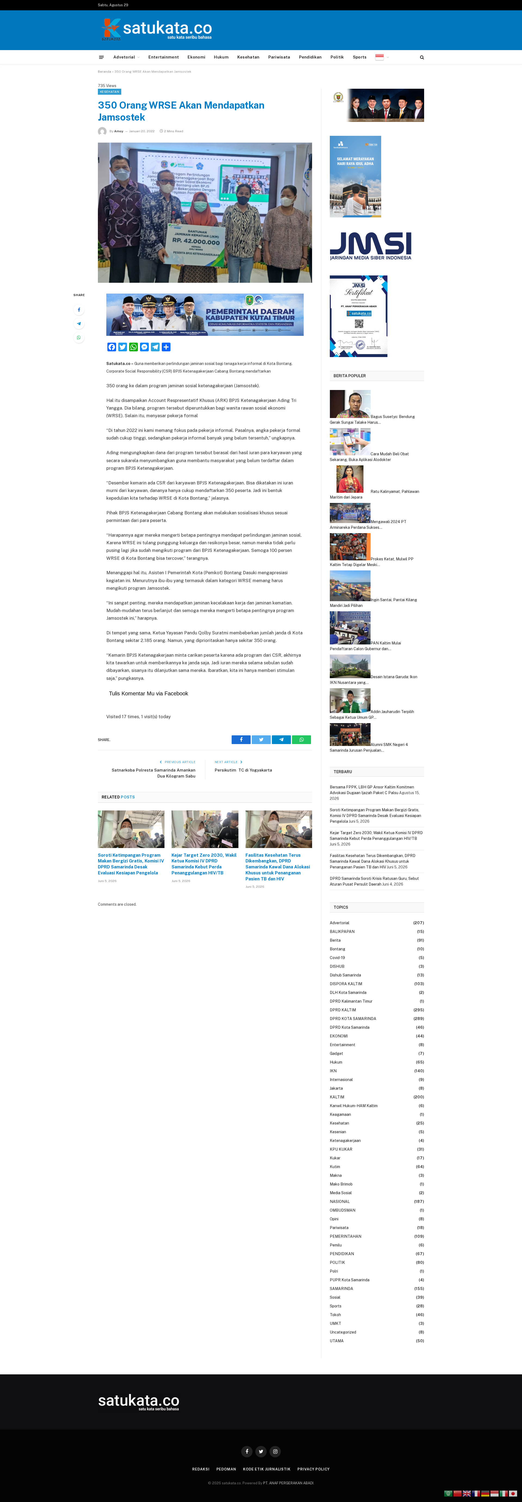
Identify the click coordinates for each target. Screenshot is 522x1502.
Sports (360, 57)
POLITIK (337, 1262)
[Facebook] (78, 309)
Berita (335, 940)
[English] (467, 1493)
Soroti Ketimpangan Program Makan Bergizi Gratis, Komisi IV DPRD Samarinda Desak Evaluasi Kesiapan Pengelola (131, 864)
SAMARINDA (341, 1288)
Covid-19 (337, 958)
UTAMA (337, 1341)
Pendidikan (310, 57)
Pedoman (226, 1469)
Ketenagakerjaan (345, 1140)
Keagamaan (340, 1114)
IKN (333, 1071)
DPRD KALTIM (343, 1010)
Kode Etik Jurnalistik (267, 1469)
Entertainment (163, 57)
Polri (334, 1271)
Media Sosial (341, 1193)
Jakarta (336, 1088)
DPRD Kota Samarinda (349, 1027)
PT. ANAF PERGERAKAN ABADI (287, 1483)
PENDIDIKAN (342, 1254)
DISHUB (337, 966)
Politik (337, 57)
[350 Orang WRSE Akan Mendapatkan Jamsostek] (205, 213)
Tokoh (335, 1315)
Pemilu (336, 1245)
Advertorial (339, 923)
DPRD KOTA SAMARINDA (353, 1018)
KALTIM (337, 1097)
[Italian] (504, 1493)
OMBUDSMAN (342, 1210)
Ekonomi (196, 57)
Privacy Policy (313, 1469)
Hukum (221, 57)
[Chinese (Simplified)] (457, 1493)
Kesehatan (248, 57)
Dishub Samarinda (345, 975)
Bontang (337, 949)
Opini (334, 1219)
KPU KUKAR (341, 1149)
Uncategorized (343, 1332)
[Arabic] (448, 1493)
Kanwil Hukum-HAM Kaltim (354, 1106)
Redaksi (200, 1469)
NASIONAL (340, 1201)
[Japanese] (513, 1493)
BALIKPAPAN (342, 931)
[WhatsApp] (78, 337)
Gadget (336, 1053)
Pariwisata (279, 57)
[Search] (421, 57)
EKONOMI (339, 1036)
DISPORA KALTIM (346, 984)
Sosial (335, 1297)
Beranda (104, 71)
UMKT (335, 1323)
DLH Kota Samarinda (348, 992)
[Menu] (101, 57)
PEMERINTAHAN (345, 1236)
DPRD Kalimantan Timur (351, 1001)
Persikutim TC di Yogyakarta (244, 770)
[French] (476, 1493)
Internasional (341, 1079)
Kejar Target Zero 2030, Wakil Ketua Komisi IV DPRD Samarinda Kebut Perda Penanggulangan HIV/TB (204, 864)
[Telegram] (78, 323)
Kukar (335, 1158)
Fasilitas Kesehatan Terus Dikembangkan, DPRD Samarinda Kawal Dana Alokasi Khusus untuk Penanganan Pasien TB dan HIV (278, 867)
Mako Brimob (341, 1184)
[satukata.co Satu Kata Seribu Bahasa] (155, 30)
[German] (485, 1493)
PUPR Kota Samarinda (349, 1280)
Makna (336, 1175)
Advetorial (124, 57)
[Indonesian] (382, 57)
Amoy (118, 131)
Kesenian (338, 1132)
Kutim (335, 1167)
